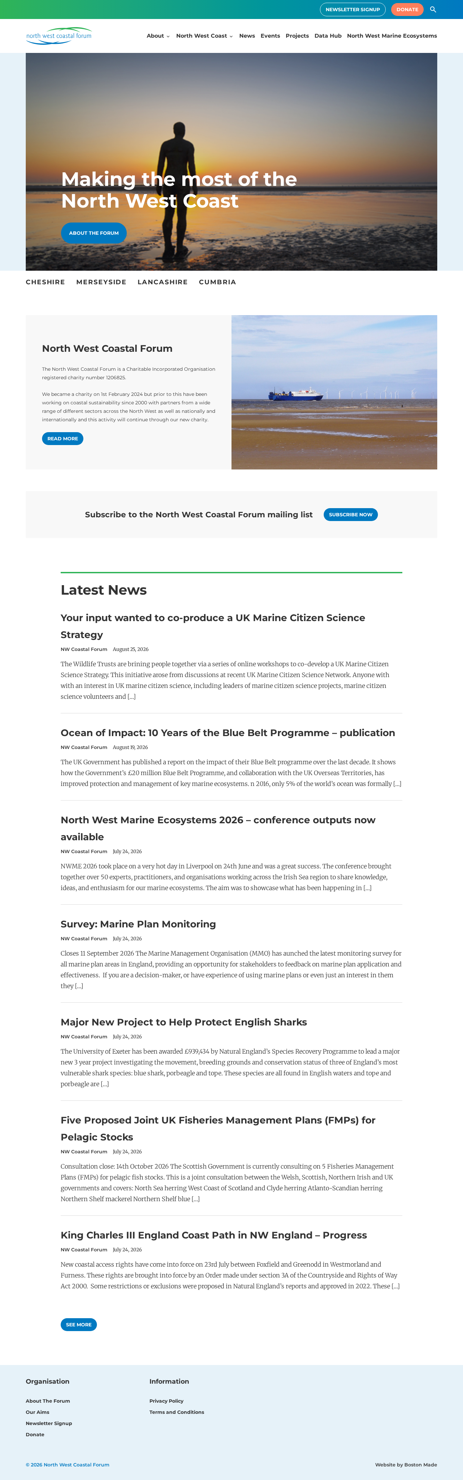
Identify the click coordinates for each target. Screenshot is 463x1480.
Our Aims (37, 1412)
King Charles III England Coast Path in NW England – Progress (214, 1235)
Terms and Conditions (176, 1412)
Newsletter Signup (353, 9)
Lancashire (163, 282)
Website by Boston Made (406, 1465)
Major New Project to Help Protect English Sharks (184, 1022)
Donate (407, 9)
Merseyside (101, 282)
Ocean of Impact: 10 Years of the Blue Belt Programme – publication (228, 732)
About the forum (94, 233)
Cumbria (217, 282)
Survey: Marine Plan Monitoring (138, 924)
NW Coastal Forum (84, 649)
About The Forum (48, 1401)
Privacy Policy (166, 1401)
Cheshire (45, 282)
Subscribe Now (351, 515)
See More (79, 1325)
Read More (62, 439)
